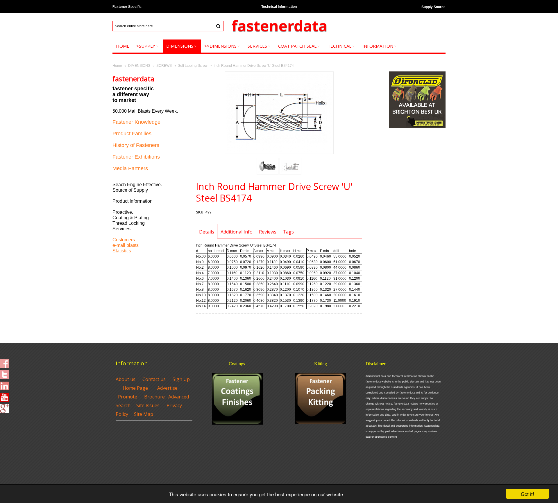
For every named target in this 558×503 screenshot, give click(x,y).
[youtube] (4, 396)
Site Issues (148, 405)
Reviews (267, 232)
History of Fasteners (135, 145)
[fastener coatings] (237, 399)
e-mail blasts (125, 245)
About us (125, 379)
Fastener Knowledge (136, 122)
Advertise (167, 388)
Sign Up (181, 379)
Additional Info (237, 232)
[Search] (218, 26)
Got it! (527, 493)
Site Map (143, 414)
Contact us (154, 379)
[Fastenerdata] (279, 26)
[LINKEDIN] (4, 384)
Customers (123, 239)
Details (206, 232)
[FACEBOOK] (4, 362)
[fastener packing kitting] (320, 398)
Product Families (131, 133)
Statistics (121, 250)
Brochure (154, 397)
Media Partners (130, 168)
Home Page (135, 388)
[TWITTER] (4, 373)
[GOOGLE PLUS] (4, 407)
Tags (288, 232)
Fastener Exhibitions (136, 157)
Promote (127, 397)
